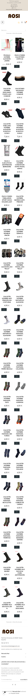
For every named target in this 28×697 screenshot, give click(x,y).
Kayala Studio (15, 693)
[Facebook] (13, 685)
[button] (18, 22)
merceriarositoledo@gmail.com (14, 9)
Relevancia (13, 30)
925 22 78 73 (14, 6)
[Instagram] (15, 685)
